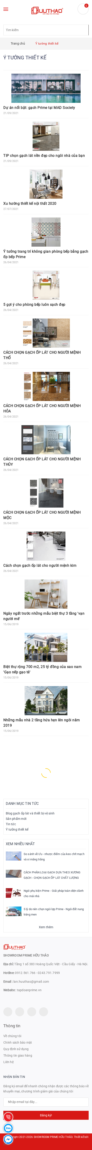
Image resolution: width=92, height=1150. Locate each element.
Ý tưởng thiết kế (17, 829)
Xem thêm (46, 927)
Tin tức (11, 824)
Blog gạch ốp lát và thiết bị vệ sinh (30, 813)
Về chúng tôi (12, 1036)
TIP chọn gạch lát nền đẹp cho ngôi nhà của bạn (44, 155)
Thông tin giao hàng (17, 1055)
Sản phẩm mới (16, 819)
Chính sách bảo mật (17, 1042)
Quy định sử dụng (16, 1049)
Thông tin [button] (12, 1025)
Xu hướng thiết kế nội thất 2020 (29, 203)
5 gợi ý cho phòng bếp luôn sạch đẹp (34, 304)
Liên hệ (8, 1062)
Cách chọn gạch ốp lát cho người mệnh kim (39, 565)
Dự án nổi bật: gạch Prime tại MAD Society (39, 108)
